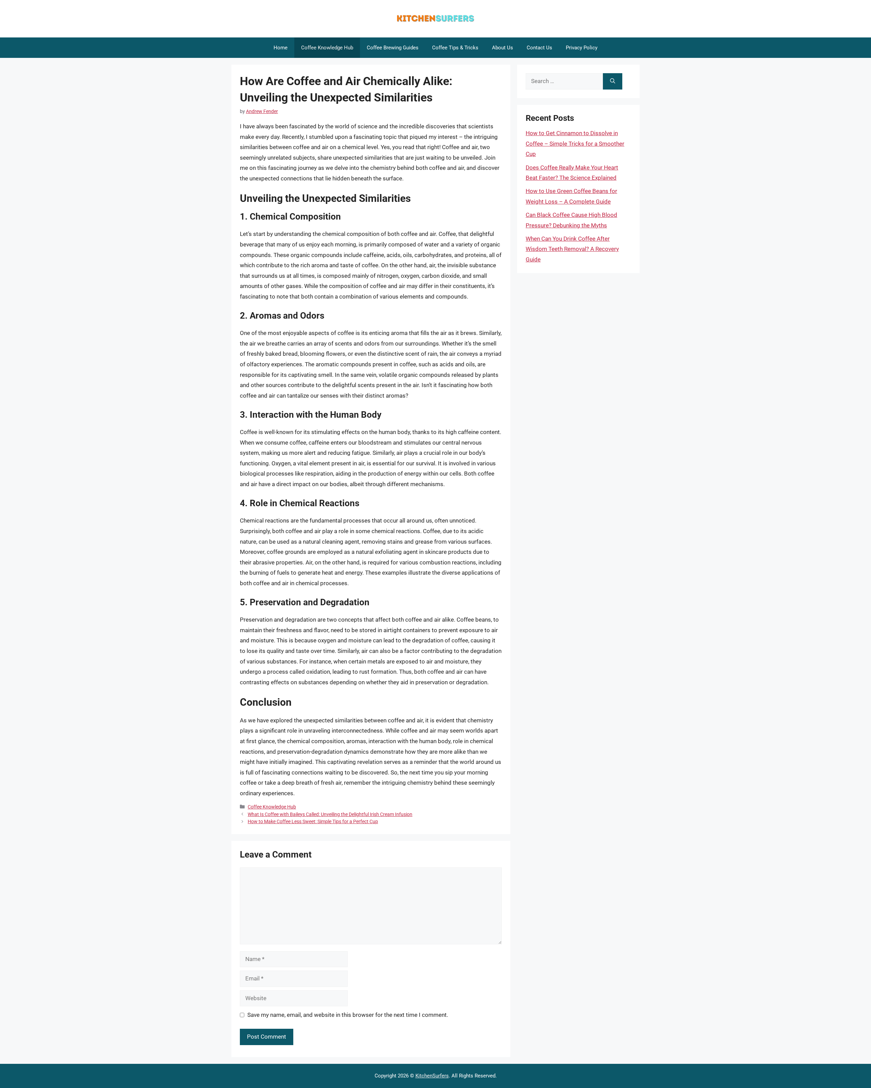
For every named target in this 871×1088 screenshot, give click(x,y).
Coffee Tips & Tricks (455, 48)
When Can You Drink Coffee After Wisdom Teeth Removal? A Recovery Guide (572, 249)
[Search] (612, 81)
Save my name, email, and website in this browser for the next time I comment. (347, 1014)
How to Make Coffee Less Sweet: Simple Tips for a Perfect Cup (313, 822)
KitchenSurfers (432, 1076)
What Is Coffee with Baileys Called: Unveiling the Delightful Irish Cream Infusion (330, 814)
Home (280, 48)
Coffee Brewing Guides (392, 48)
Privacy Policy (581, 48)
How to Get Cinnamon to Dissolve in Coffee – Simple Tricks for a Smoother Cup (575, 143)
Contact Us (539, 48)
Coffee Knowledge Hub (327, 48)
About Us (502, 48)
